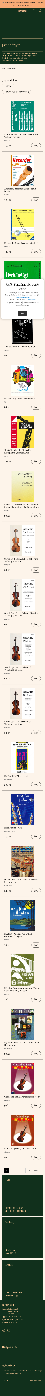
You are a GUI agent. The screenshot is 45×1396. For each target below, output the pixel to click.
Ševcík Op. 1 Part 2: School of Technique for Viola (17, 723)
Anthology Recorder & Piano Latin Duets (20, 190)
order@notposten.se (23, 297)
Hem (3, 68)
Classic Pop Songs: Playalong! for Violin (22, 1097)
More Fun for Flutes (13, 828)
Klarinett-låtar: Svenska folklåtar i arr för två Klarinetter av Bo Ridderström (21, 505)
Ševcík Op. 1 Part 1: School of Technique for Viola (17, 668)
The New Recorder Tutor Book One (20, 347)
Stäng (22, 313)
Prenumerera (35, 1380)
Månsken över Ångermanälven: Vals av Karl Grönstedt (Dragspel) (22, 989)
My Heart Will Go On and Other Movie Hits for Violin (21, 1043)
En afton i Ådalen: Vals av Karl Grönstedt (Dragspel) (18, 935)
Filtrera (8, 86)
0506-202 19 (13, 1322)
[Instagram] (8, 1330)
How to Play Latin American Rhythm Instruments (21, 880)
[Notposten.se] (22, 11)
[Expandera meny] (4, 10)
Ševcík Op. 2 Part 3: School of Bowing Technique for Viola (21, 614)
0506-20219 (32, 299)
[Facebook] (3, 1330)
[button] (34, 10)
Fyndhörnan (11, 68)
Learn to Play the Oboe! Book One (19, 398)
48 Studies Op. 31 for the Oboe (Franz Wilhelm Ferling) (21, 135)
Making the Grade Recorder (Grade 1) (21, 243)
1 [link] (6, 1170)
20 (29, 1170)
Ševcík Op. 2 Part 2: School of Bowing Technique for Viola (21, 560)
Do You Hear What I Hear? (16, 776)
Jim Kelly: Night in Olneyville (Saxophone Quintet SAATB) (17, 451)
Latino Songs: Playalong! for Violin (20, 1148)
